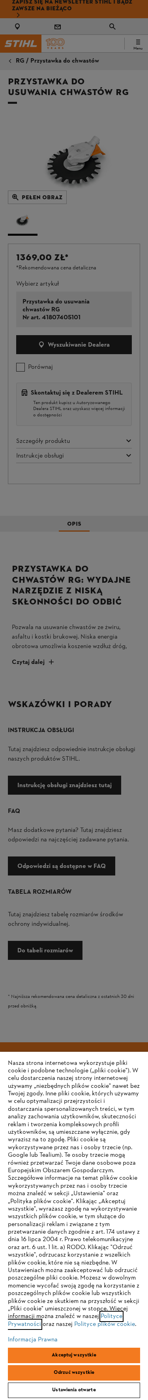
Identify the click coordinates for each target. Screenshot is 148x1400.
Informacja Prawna (33, 1339)
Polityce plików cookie (104, 1324)
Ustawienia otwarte (74, 1390)
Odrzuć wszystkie (74, 1372)
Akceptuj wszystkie (74, 1355)
